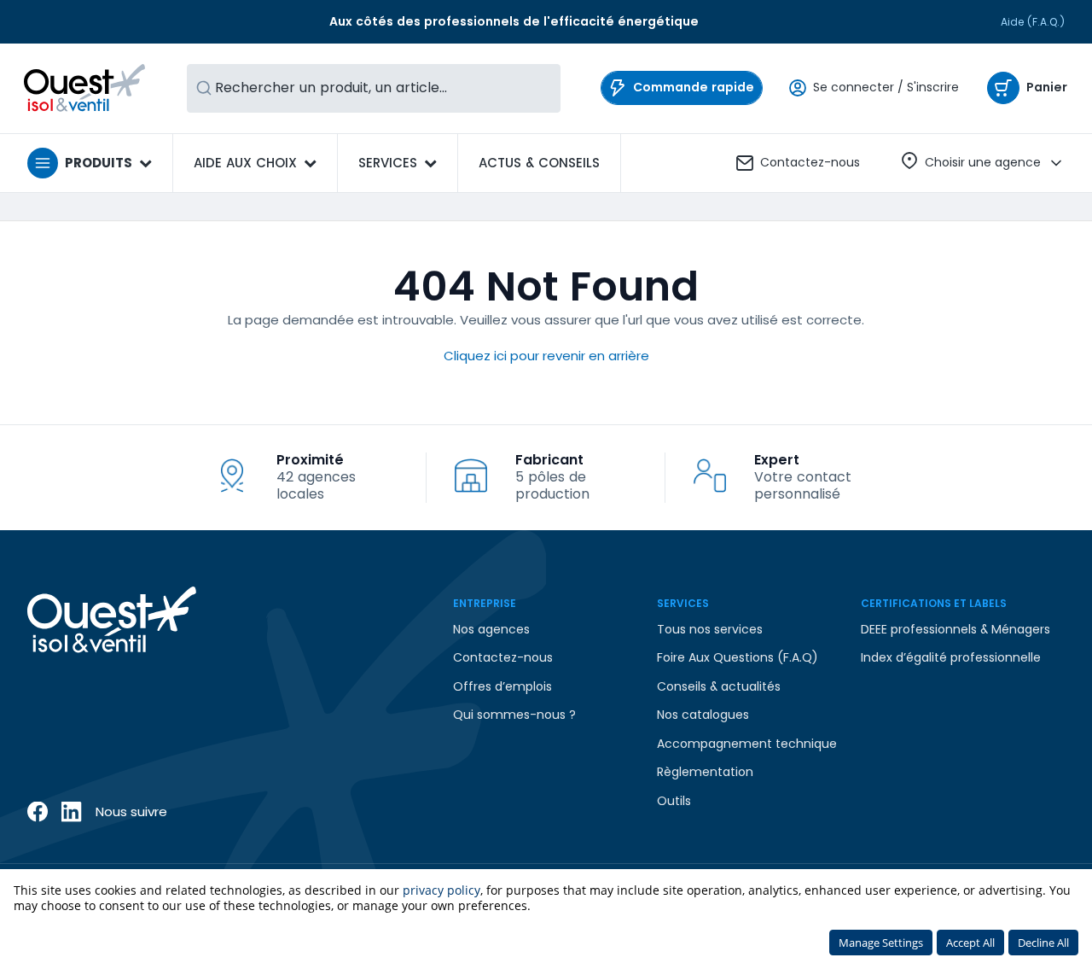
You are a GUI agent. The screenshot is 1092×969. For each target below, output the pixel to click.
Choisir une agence (983, 162)
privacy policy (441, 890)
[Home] (85, 88)
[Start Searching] (204, 88)
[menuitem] (539, 163)
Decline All (1043, 942)
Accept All (970, 942)
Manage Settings (881, 942)
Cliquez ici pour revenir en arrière (546, 356)
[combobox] (374, 88)
